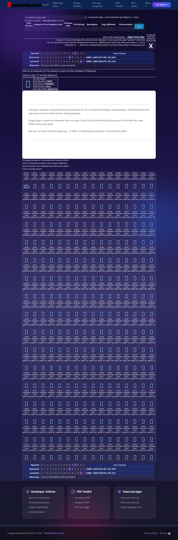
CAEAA (109, 355)
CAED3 (51, 409)
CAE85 (68, 319)
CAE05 (68, 173)
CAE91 (35, 337)
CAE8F (151, 319)
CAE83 (51, 319)
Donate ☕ (165, 533)
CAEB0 (26, 373)
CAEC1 (35, 391)
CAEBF (151, 373)
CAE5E (143, 265)
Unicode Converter (97, 5)
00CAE (26, 173)
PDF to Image (82, 507)
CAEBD (134, 373)
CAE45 (68, 247)
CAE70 (26, 301)
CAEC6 (76, 391)
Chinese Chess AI (130, 497)
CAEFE (143, 444)
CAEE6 (76, 426)
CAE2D (135, 211)
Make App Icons (58, 5)
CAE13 (51, 193)
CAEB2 (43, 373)
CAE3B (118, 229)
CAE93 (51, 337)
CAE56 (76, 265)
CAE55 (68, 265)
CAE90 (26, 337)
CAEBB (118, 373)
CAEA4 (60, 355)
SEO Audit (134, 5)
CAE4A (109, 247)
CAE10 (26, 193)
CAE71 (35, 301)
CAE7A (109, 301)
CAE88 (93, 319)
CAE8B (118, 319)
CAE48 (93, 247)
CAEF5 (68, 444)
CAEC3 (51, 391)
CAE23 (51, 211)
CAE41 (35, 247)
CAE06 (76, 173)
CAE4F (151, 247)
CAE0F (151, 173)
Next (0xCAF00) (68, 65)
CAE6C (126, 283)
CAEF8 (93, 444)
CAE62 (43, 283)
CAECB (118, 391)
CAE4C (126, 247)
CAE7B (118, 301)
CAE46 (76, 247)
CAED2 (43, 409)
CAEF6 (76, 444)
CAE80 (26, 319)
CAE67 (85, 283)
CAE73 (51, 301)
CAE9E (143, 337)
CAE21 (35, 211)
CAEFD (135, 444)
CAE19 (101, 193)
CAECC (126, 391)
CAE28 (93, 211)
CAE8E (143, 319)
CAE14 (60, 193)
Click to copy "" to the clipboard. (39, 75)
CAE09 (101, 173)
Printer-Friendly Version (32, 169)
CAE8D (135, 319)
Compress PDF (83, 497)
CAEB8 (93, 373)
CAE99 (101, 337)
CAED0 (26, 409)
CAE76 (76, 301)
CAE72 (43, 301)
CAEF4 (60, 444)
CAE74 (60, 301)
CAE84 (60, 319)
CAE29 (101, 211)
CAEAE (143, 355)
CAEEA (109, 426)
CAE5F (151, 265)
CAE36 (76, 229)
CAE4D (135, 247)
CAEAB (118, 355)
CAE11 (35, 193)
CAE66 (76, 283)
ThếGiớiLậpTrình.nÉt (53, 533)
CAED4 (59, 409)
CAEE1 (35, 426)
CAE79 (101, 301)
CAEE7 (85, 426)
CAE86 (76, 319)
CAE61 (35, 283)
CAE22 (43, 211)
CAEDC (126, 409)
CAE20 (26, 211)
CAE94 (60, 337)
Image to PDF (82, 502)
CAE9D (135, 337)
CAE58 (93, 265)
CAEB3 (51, 373)
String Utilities (77, 5)
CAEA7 (85, 355)
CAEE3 (51, 426)
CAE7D (135, 301)
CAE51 (35, 265)
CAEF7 (85, 444)
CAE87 (85, 319)
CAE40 (26, 247)
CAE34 (60, 229)
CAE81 (35, 319)
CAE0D (135, 173)
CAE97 (85, 337)
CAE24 (60, 211)
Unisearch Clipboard (85, 71)
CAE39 (101, 229)
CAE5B (118, 265)
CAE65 (68, 283)
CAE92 (43, 337)
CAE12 (43, 193)
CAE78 (93, 301)
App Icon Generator (39, 497)
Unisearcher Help (95, 17)
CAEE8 (93, 426)
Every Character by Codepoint (118, 17)
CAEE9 (101, 426)
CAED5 (68, 409)
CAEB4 (60, 373)
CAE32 (43, 229)
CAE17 (85, 193)
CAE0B (118, 173)
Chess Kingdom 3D (131, 507)
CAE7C (126, 301)
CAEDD (134, 409)
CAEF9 (101, 444)
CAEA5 (68, 355)
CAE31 (35, 229)
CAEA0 (26, 355)
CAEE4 (60, 426)
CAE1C (126, 193)
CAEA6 (76, 355)
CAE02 (43, 173)
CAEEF (151, 426)
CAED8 (93, 409)
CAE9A (109, 337)
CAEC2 (43, 391)
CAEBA (109, 373)
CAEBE (143, 373)
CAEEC (126, 426)
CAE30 (26, 229)
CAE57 (85, 265)
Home (45, 4)
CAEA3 (51, 355)
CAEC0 (26, 391)
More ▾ (148, 5)
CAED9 (101, 409)
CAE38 (93, 229)
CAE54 (60, 265)
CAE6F (151, 283)
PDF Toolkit (119, 5)
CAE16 (76, 193)
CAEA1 (35, 355)
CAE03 (51, 173)
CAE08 (93, 173)
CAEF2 (43, 444)
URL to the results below (113, 37)
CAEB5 (68, 373)
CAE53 (51, 265)
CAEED (135, 426)
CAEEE (143, 426)
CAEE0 (26, 426)
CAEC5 (68, 391)
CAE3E (143, 229)
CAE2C (126, 211)
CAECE (143, 391)
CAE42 (43, 247)
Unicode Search (37, 511)
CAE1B (118, 193)
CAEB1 (35, 373)
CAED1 (34, 409)
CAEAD (134, 355)
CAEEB (118, 426)
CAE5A (109, 265)
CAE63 (51, 283)
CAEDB (118, 409)
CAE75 (68, 301)
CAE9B (118, 337)
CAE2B (118, 211)
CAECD (134, 391)
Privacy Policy (150, 533)
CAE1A (109, 193)
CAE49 (101, 247)
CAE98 (93, 337)
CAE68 (93, 283)
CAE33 (51, 229)
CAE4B (118, 247)
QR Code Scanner (130, 502)
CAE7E (143, 301)
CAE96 (76, 337)
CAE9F (151, 337)
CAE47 (85, 247)
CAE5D (135, 265)
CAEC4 (60, 391)
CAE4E (143, 247)
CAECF (151, 391)
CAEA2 (43, 355)
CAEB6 (76, 373)
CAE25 (68, 211)
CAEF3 (51, 444)
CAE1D (135, 193)
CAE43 (51, 247)
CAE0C (126, 173)
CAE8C (126, 319)
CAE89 (101, 319)
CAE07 (85, 173)
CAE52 (43, 265)
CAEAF (151, 355)
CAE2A (109, 211)
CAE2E (143, 211)
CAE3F (151, 229)
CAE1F (151, 193)
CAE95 (68, 337)
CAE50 (26, 265)
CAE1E (143, 193)
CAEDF (151, 409)
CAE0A (109, 173)
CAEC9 (101, 391)
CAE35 (68, 229)
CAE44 (60, 247)
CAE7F (151, 301)
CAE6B (118, 283)
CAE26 (76, 211)
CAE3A (109, 229)
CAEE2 (43, 426)
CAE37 (85, 229)
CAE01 (35, 173)
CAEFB (118, 444)
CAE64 (60, 283)
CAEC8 (93, 391)
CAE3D (135, 229)
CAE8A (109, 319)
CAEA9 (101, 355)
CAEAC (126, 355)
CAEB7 (85, 373)
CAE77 (85, 301)
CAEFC (126, 444)
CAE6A (109, 283)
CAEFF (151, 444)
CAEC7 (85, 391)
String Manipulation (39, 502)
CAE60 (26, 283)
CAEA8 (93, 355)
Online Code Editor (39, 507)
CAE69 (101, 283)
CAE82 (43, 319)
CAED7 (84, 409)
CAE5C (126, 265)
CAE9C (126, 337)
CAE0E (143, 173)
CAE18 (93, 193)
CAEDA (109, 409)
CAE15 (68, 193)
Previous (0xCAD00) (50, 65)
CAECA (109, 391)
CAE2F (151, 211)
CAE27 (85, 211)
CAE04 (60, 173)
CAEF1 (35, 444)
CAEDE (143, 409)
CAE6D (135, 283)
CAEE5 (68, 426)
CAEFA (109, 444)
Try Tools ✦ (161, 4)
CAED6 (76, 409)
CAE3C (126, 229)
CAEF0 (26, 444)
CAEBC (126, 373)
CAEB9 (101, 373)
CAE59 (101, 265)
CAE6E (143, 283)
